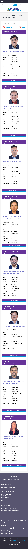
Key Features (22, 540)
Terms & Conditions (15, 540)
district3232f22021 (14, 9)
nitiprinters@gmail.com (15, 545)
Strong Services (20, 538)
